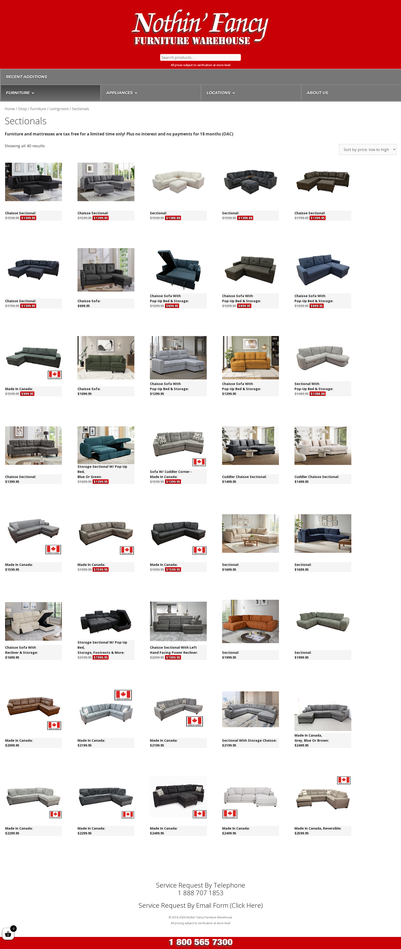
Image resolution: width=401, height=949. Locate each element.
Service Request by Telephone (200, 885)
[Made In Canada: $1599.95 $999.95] (33, 358)
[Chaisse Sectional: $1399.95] (33, 446)
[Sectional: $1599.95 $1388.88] (178, 182)
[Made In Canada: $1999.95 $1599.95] (106, 534)
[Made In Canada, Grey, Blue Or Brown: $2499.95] (322, 710)
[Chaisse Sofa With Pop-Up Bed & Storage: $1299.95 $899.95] (178, 270)
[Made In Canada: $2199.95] (106, 710)
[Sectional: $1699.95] (250, 534)
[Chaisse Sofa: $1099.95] (106, 358)
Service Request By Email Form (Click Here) (201, 905)
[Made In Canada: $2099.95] (33, 710)
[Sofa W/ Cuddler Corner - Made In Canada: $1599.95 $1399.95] (178, 446)
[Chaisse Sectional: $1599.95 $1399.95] (33, 182)
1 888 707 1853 (200, 892)
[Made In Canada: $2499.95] (178, 798)
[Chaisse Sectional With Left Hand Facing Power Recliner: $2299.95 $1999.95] (178, 622)
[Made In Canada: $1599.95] (33, 534)
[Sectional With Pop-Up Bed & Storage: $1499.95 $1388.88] (322, 358)
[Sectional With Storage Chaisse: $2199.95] (250, 710)
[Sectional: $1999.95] (250, 622)
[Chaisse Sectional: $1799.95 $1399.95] (322, 182)
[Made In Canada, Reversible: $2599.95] (322, 798)
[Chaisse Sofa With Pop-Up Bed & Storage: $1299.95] (178, 358)
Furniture (38, 108)
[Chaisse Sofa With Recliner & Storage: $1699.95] (33, 622)
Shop (22, 108)
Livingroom (59, 108)
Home (10, 108)
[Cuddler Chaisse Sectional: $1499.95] (250, 446)
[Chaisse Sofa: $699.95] (106, 270)
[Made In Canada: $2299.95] (33, 798)
